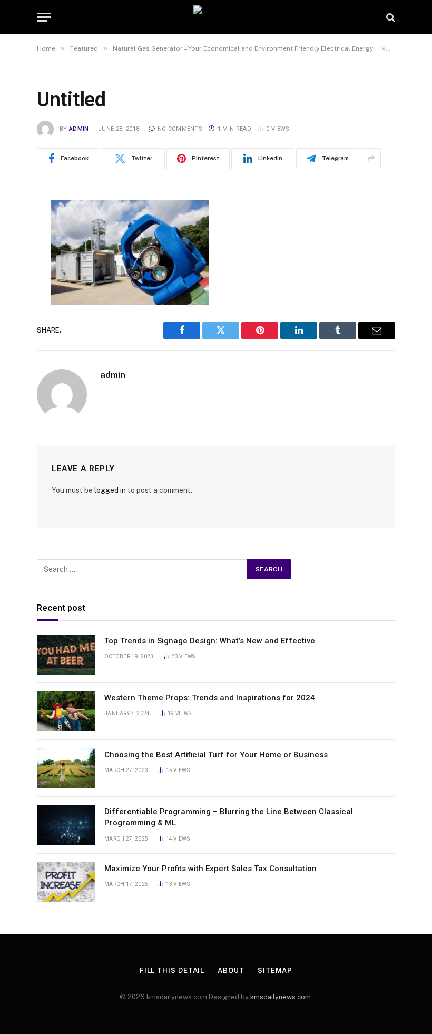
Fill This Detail (172, 970)
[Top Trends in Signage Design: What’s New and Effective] (66, 655)
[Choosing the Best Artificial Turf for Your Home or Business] (66, 768)
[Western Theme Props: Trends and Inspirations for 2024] (66, 711)
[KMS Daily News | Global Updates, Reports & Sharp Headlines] (216, 17)
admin (79, 128)
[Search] (389, 17)
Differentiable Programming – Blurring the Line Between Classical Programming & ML (228, 817)
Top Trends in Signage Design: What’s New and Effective (209, 641)
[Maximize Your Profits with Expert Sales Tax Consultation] (66, 882)
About (231, 970)
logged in (110, 490)
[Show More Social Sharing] (371, 158)
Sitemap (275, 970)
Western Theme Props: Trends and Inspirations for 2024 (209, 698)
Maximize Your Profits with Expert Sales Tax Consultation (210, 868)
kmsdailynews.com (280, 997)
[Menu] (44, 17)
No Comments (180, 128)
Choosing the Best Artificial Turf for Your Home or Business (216, 754)
